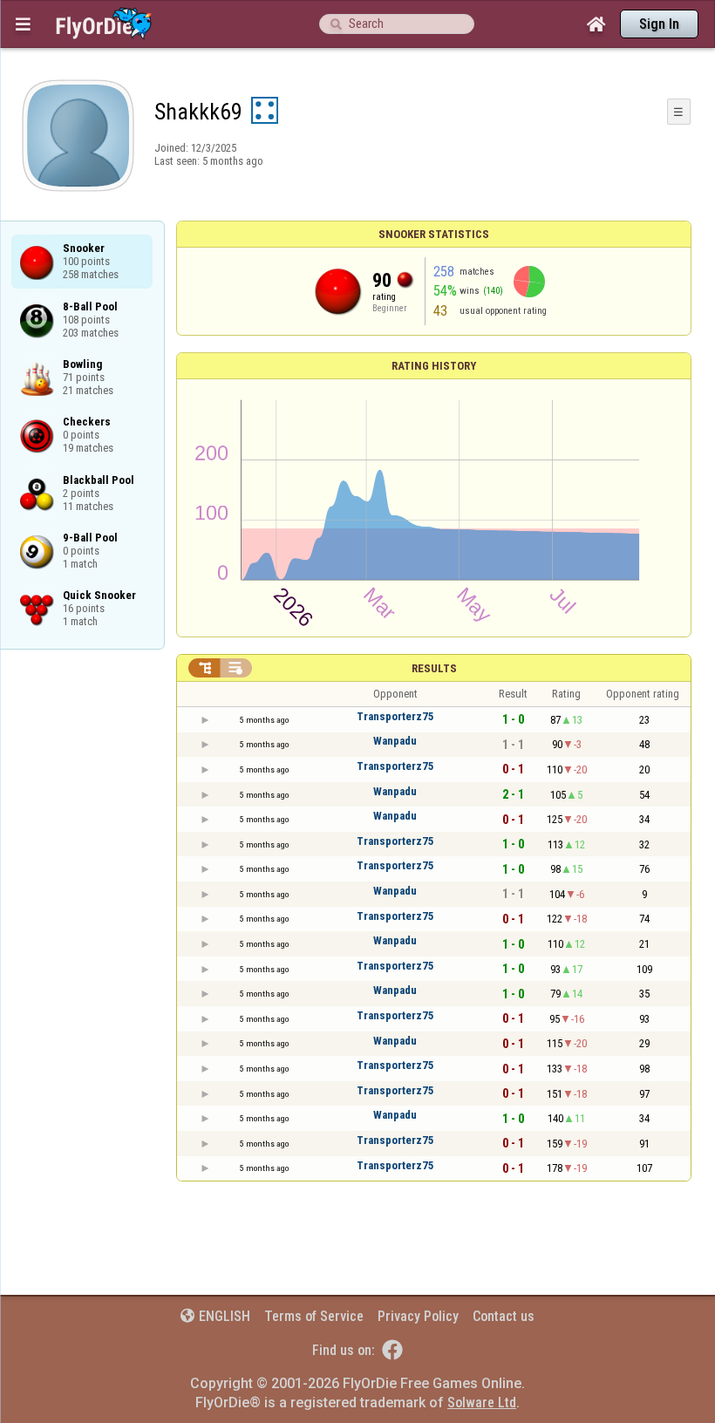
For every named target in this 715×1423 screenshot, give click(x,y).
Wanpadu (395, 740)
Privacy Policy (418, 1316)
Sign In (659, 24)
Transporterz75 (395, 716)
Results (434, 668)
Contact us (504, 1316)
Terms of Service (314, 1316)
